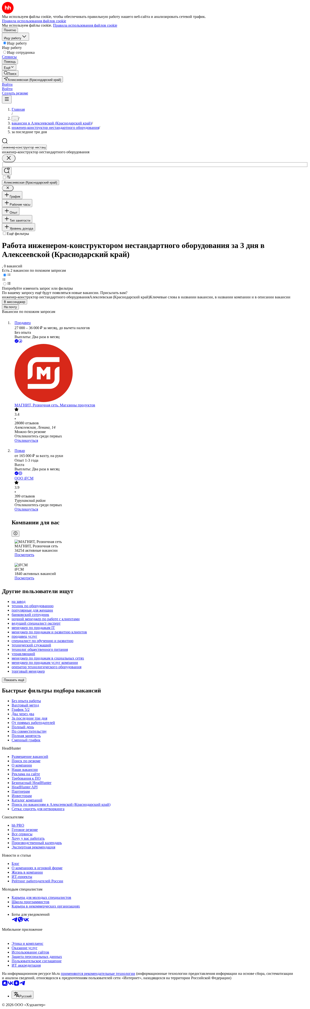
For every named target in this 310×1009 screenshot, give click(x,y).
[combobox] (24, 147)
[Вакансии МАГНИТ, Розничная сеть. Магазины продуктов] (160, 373)
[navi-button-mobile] (7, 99)
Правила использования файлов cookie (85, 25)
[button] (7, 84)
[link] (10, 73)
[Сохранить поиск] (7, 171)
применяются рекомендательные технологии (98, 973)
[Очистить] (9, 158)
